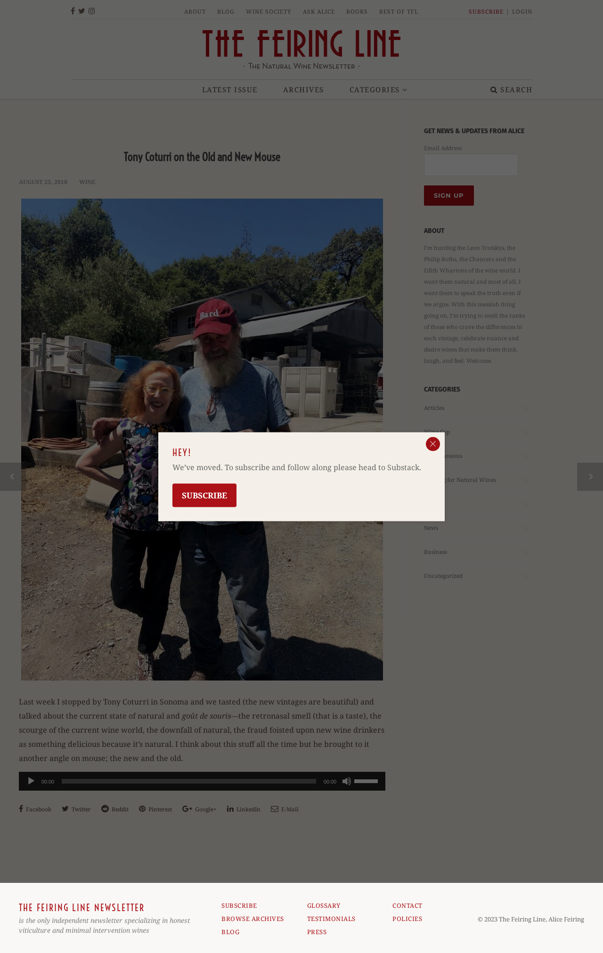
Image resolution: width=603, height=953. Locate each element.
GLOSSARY (324, 905)
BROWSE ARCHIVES (252, 918)
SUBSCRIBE (239, 905)
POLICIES (407, 918)
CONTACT (407, 905)
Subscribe (204, 494)
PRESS (317, 932)
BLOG (230, 932)
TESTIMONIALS (331, 918)
